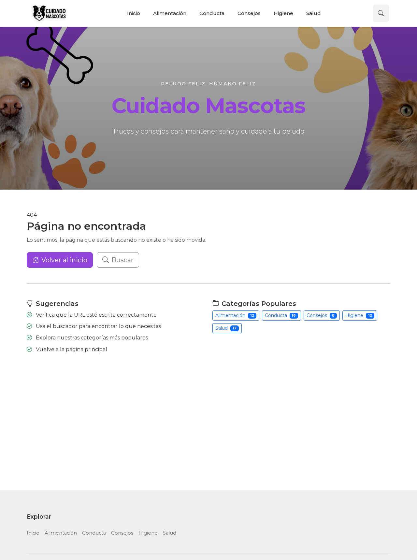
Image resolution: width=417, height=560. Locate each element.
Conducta (211, 13)
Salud (313, 13)
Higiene (283, 13)
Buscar (122, 260)
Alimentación (169, 13)
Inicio (133, 13)
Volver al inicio (64, 260)
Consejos (249, 13)
